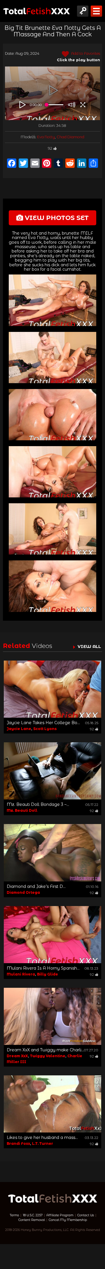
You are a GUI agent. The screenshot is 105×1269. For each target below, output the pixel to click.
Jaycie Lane (19, 728)
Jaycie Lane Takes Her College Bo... (43, 722)
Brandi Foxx (18, 1143)
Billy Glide (47, 974)
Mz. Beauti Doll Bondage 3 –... (38, 804)
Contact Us (85, 1215)
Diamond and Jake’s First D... (36, 886)
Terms (14, 1215)
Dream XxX (17, 1056)
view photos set (56, 217)
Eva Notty (46, 137)
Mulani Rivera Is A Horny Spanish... (43, 968)
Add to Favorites (85, 53)
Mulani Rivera (21, 974)
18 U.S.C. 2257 (33, 1215)
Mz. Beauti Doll (22, 810)
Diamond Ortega (23, 892)
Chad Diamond (70, 137)
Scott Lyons (45, 728)
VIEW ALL (89, 646)
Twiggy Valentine (47, 1056)
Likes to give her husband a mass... (42, 1137)
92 (50, 148)
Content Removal (31, 1220)
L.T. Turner (42, 1143)
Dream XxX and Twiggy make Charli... (45, 1050)
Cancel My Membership (68, 1220)
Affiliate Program (60, 1215)
